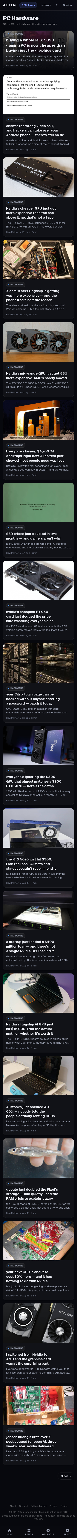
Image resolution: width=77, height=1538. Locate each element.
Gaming (67, 5)
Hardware (45, 5)
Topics (63, 1506)
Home (10, 1534)
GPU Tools (28, 5)
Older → (66, 1476)
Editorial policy (39, 1506)
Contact (23, 1506)
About (13, 1506)
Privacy (53, 1506)
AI (57, 5)
